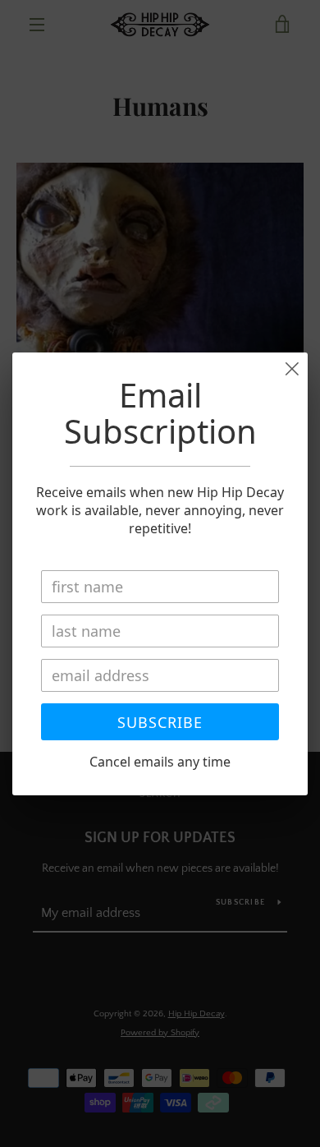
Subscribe (160, 722)
